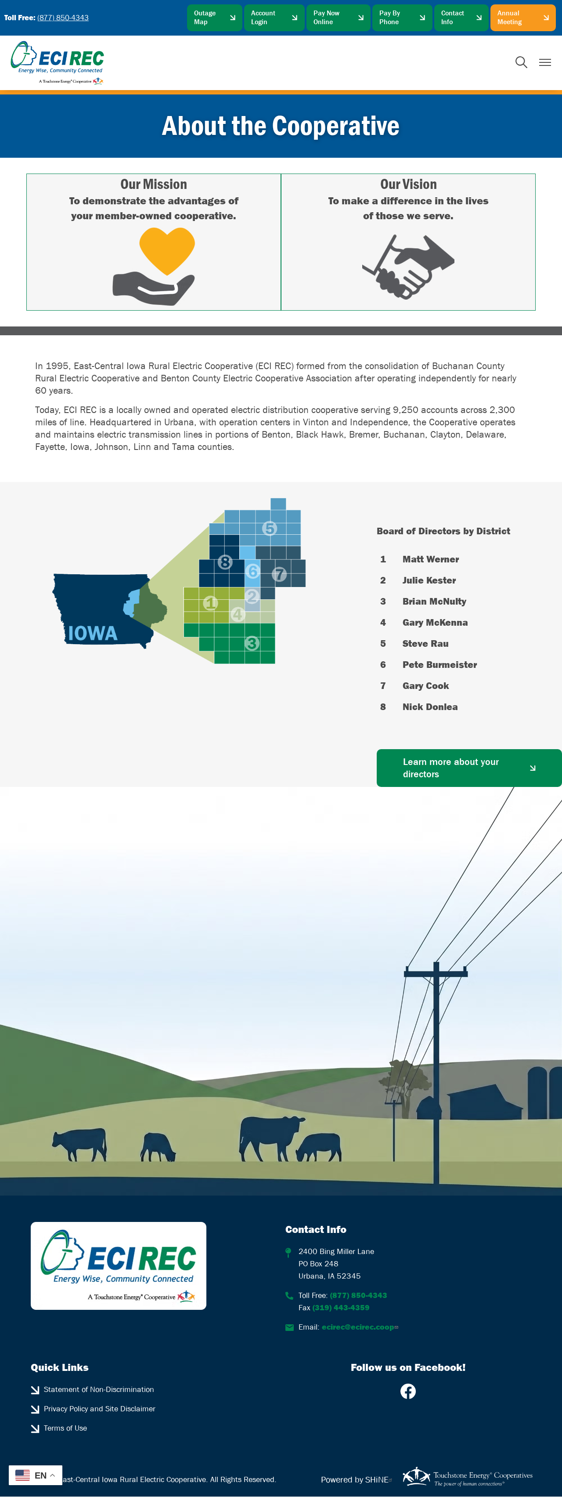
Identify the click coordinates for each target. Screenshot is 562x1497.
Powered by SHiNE (355, 1480)
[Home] (57, 63)
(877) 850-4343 (63, 17)
